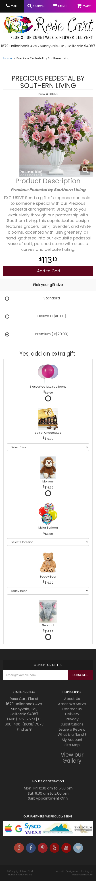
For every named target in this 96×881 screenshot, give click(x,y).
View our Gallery (72, 757)
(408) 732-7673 (21, 719)
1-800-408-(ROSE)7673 (24, 722)
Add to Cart (49, 271)
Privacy (72, 719)
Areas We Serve (72, 703)
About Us (72, 698)
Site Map (72, 744)
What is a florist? (72, 734)
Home (7, 58)
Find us (23, 729)
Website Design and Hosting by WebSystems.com (74, 873)
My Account (72, 739)
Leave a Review (72, 729)
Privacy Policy (24, 874)
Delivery (72, 714)
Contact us (72, 709)
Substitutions (72, 724)
